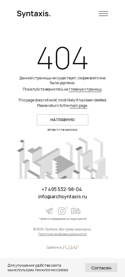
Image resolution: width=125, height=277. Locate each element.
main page (78, 105)
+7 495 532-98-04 (62, 189)
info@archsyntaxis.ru (62, 196)
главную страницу (85, 89)
